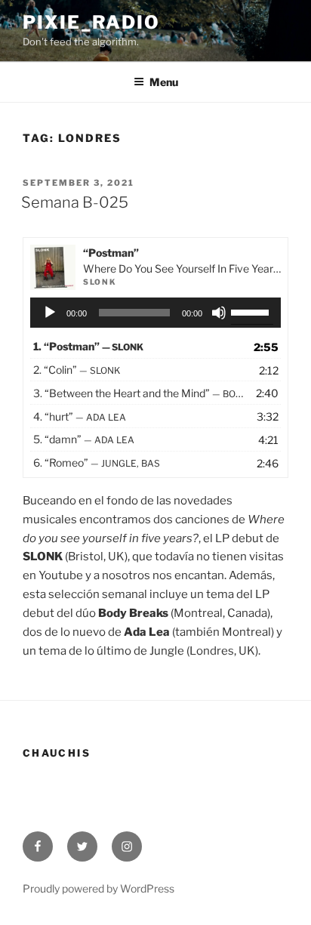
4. (79, 416)
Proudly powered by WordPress (98, 888)
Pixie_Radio (91, 22)
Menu (163, 82)
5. (83, 439)
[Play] (49, 312)
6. (96, 462)
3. (140, 393)
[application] (156, 313)
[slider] (252, 311)
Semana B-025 (74, 202)
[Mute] (218, 312)
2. (76, 369)
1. (88, 346)
